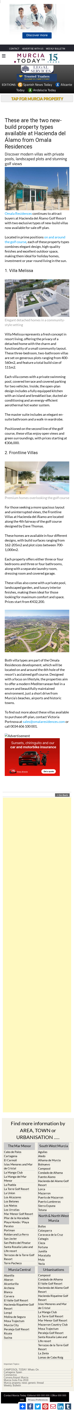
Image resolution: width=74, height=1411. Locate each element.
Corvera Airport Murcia (16, 1350)
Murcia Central (19, 1242)
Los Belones (11, 1173)
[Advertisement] (37, 927)
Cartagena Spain (13, 1345)
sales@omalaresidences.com (44, 694)
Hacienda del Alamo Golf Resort (53, 1155)
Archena (9, 1260)
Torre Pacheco (13, 1235)
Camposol (44, 1141)
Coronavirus (10, 1347)
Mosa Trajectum (14, 1293)
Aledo (41, 1128)
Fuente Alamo (46, 1149)
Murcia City (11, 1297)
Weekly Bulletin (12, 1358)
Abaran (8, 1252)
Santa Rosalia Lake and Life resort (18, 1221)
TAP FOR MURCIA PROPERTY (37, 71)
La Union (9, 1165)
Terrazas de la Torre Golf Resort (19, 1229)
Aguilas (42, 1124)
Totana (42, 1182)
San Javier (10, 1211)
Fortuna (43, 1219)
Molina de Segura (15, 1289)
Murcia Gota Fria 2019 (16, 1353)
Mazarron (44, 1165)
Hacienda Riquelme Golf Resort (19, 1279)
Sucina (8, 1310)
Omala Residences (18, 186)
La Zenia (43, 1326)
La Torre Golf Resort (16, 1161)
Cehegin (43, 1211)
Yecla (41, 1236)
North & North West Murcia (54, 1190)
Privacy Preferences (38, 1372)
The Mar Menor (19, 1118)
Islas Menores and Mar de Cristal (18, 1138)
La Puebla (10, 1157)
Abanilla (9, 1248)
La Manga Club (13, 1145)
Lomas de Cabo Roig (50, 1330)
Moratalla (44, 1228)
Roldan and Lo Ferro (16, 1207)
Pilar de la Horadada (16, 1190)
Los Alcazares (12, 1169)
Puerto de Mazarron (50, 1169)
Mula (41, 1232)
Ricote (8, 1306)
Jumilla (42, 1224)
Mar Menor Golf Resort (18, 1186)
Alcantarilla (11, 1256)
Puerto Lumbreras (49, 1174)
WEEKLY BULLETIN (55, 21)
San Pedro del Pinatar (17, 1215)
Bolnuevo (44, 1136)
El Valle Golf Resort (16, 1273)
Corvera (9, 1268)
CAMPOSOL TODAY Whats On (21, 1342)
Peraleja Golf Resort (16, 1302)
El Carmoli (10, 1132)
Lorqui (8, 1285)
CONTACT (14, 21)
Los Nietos (10, 1178)
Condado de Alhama (50, 1145)
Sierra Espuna (46, 1178)
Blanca (8, 1264)
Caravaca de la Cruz (50, 1207)
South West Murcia (53, 1118)
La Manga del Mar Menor (15, 1151)
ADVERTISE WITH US (32, 21)
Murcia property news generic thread (24, 1355)
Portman (9, 1202)
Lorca (41, 1161)
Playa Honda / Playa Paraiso (16, 1196)
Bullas (42, 1199)
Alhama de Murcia (49, 1132)
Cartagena (10, 1128)
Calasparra (45, 1203)
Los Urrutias (12, 1182)
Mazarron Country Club (53, 1297)
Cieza (41, 1215)
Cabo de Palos (12, 1124)
